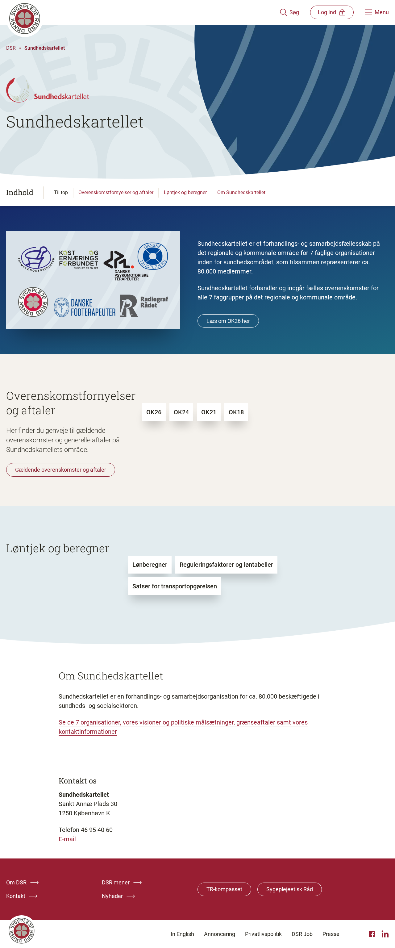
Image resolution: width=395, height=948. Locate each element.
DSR (11, 48)
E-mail (67, 839)
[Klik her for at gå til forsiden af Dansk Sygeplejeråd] (143, 12)
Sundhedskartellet (44, 48)
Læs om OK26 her (228, 321)
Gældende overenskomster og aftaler (60, 469)
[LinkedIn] (385, 934)
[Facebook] (372, 934)
